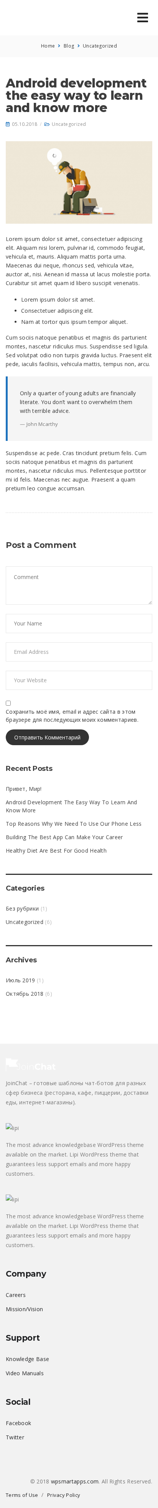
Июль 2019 (20, 980)
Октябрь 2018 (25, 993)
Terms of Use (22, 1495)
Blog (69, 46)
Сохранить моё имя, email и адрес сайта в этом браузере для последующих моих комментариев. (72, 715)
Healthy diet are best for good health (56, 850)
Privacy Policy (63, 1495)
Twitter (15, 1437)
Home (48, 46)
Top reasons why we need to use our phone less (74, 823)
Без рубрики (22, 908)
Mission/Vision (24, 1309)
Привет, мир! (24, 788)
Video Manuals (25, 1373)
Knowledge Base (27, 1359)
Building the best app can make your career (64, 837)
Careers (16, 1294)
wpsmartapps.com (75, 1481)
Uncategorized (100, 46)
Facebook (18, 1423)
